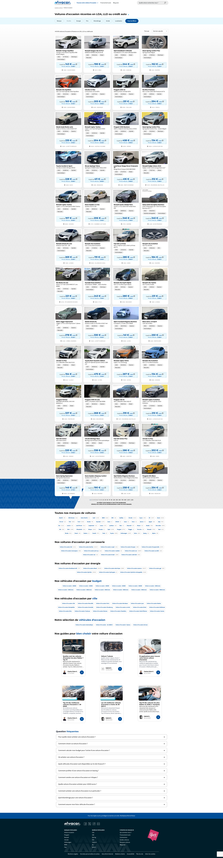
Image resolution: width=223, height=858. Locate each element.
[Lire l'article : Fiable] (82, 672)
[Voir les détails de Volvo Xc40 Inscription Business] (154, 207)
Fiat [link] (65, 847)
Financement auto (105, 3)
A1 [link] (92, 845)
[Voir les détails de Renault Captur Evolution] (154, 402)
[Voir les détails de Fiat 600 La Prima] (125, 246)
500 (120, 500)
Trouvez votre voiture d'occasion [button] (86, 3)
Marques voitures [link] (125, 842)
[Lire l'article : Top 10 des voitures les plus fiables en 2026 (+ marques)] (158, 717)
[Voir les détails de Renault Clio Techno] (154, 285)
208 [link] (93, 835)
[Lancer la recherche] (165, 2)
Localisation (118, 21)
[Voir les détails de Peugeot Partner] (68, 402)
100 (114, 500)
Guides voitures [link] (124, 840)
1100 (128, 500)
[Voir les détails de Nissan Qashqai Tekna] (97, 168)
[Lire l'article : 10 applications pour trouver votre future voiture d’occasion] (158, 672)
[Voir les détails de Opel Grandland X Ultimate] (125, 53)
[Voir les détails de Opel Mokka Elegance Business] (125, 478)
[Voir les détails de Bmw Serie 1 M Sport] (154, 324)
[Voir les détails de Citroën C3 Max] (97, 92)
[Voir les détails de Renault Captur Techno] (97, 130)
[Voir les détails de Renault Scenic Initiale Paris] (125, 207)
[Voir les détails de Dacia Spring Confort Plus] (154, 53)
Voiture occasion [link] (69, 832)
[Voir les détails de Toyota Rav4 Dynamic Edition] (97, 363)
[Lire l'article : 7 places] (120, 669)
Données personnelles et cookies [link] (90, 854)
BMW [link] (65, 845)
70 (109, 500)
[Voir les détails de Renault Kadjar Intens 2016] (154, 168)
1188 (131, 500)
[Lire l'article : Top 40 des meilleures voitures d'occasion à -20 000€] (82, 719)
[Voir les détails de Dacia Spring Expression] (68, 478)
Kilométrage (97, 21)
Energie (78, 21)
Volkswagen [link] (67, 842)
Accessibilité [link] (130, 854)
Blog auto (116, 3)
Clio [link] (93, 832)
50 (107, 500)
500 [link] (93, 840)
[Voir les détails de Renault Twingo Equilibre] (68, 53)
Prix (87, 21)
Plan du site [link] (139, 854)
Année (108, 21)
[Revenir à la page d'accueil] (63, 3)
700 (122, 500)
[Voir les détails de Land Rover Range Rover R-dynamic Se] (125, 168)
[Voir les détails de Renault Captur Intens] (125, 363)
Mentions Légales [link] (73, 854)
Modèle (69, 21)
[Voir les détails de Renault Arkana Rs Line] (68, 246)
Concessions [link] (123, 837)
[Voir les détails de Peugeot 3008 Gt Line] (97, 402)
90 (111, 500)
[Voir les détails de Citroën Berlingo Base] (97, 441)
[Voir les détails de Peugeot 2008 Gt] (125, 92)
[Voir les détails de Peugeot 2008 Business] (125, 130)
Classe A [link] (94, 842)
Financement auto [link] (125, 835)
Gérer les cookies (150, 854)
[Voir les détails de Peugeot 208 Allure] (154, 478)
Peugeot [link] (66, 835)
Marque (59, 21)
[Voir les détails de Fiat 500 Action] (68, 441)
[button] (111, 736)
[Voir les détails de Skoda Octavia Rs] (97, 324)
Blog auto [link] (122, 845)
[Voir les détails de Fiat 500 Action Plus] (125, 441)
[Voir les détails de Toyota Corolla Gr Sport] (68, 168)
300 (117, 500)
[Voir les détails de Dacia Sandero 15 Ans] (97, 207)
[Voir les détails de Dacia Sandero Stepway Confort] (97, 478)
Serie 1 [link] (94, 847)
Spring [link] (94, 837)
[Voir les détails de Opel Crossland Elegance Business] (125, 324)
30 (105, 500)
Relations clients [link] (120, 854)
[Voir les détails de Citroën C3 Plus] (68, 363)
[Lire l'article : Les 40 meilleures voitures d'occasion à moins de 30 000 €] (120, 719)
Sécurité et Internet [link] (107, 854)
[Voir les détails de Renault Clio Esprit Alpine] (125, 285)
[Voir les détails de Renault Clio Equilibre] (68, 92)
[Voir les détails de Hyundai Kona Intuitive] (97, 285)
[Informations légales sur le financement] (76, 64)
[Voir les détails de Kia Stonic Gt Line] (68, 285)
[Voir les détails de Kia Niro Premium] (154, 92)
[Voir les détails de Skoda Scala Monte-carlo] (68, 130)
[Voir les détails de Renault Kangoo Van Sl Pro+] (97, 53)
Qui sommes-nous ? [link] (125, 832)
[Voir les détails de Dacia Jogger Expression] (68, 324)
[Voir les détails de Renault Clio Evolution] (97, 246)
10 (103, 500)
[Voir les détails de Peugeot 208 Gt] (125, 402)
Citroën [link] (66, 840)
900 (125, 500)
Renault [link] (66, 837)
